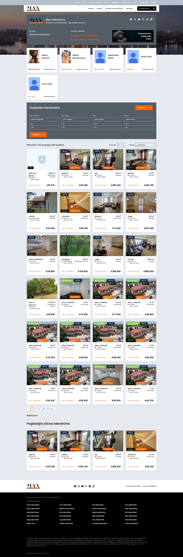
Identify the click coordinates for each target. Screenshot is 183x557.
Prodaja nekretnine (99, 523)
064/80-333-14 (79, 39)
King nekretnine (33, 520)
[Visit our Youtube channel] (82, 486)
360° (153, 2)
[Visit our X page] (86, 486)
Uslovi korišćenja (149, 486)
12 (44, 409)
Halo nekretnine (131, 508)
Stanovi (77, 2)
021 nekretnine (98, 505)
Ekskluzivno (115, 2)
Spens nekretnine (99, 512)
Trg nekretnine (65, 520)
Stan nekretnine (33, 516)
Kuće (84, 2)
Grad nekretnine (33, 505)
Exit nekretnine (65, 516)
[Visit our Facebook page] (75, 486)
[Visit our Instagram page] (79, 486)
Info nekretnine (131, 505)
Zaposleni (129, 8)
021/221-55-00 (78, 35)
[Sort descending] (122, 145)
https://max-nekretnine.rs (40, 34)
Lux (135, 2)
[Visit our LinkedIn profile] (90, 486)
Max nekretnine (131, 516)
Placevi (98, 2)
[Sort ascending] (118, 145)
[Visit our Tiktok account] (93, 486)
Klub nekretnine (33, 512)
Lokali (91, 2)
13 (48, 409)
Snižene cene (126, 2)
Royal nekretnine (33, 508)
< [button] (28, 409)
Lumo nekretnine (131, 523)
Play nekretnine (98, 516)
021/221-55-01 (92, 35)
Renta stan (31, 523)
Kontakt (99, 8)
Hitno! (106, 2)
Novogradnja (143, 2)
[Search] (154, 8)
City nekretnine (65, 505)
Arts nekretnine (98, 520)
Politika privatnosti (133, 486)
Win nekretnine (130, 512)
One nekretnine (131, 520)
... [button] (41, 409)
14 (51, 409)
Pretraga (35, 135)
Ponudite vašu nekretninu (114, 8)
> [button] (55, 409)
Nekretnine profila (49, 69)
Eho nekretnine (65, 512)
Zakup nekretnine (66, 523)
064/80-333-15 (94, 39)
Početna (91, 8)
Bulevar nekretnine (66, 508)
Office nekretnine (99, 508)
